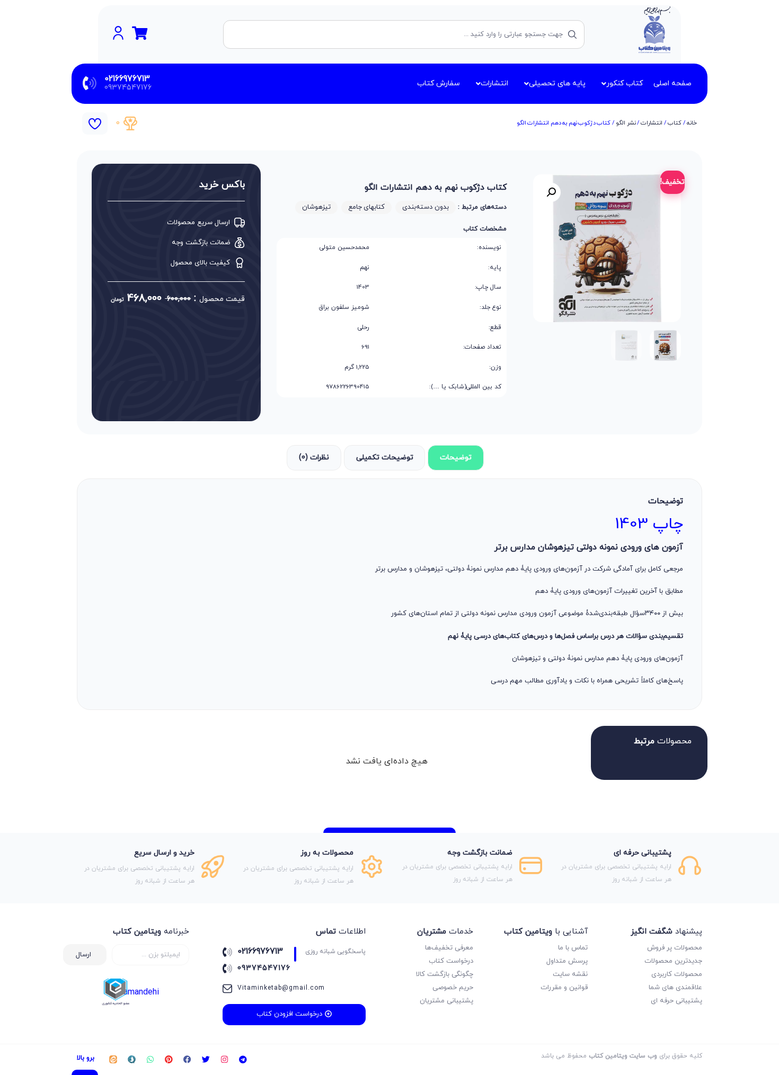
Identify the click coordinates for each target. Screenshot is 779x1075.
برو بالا (85, 1058)
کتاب (674, 123)
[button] (551, 192)
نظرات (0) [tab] (314, 457)
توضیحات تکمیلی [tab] (384, 457)
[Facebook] (187, 1060)
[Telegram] (243, 1060)
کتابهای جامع (366, 207)
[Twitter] (206, 1060)
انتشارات (651, 123)
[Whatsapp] (150, 1060)
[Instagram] (224, 1060)
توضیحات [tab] (456, 457)
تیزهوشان (316, 207)
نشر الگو (625, 123)
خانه (692, 123)
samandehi (139, 992)
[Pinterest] (168, 1060)
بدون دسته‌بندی (425, 207)
